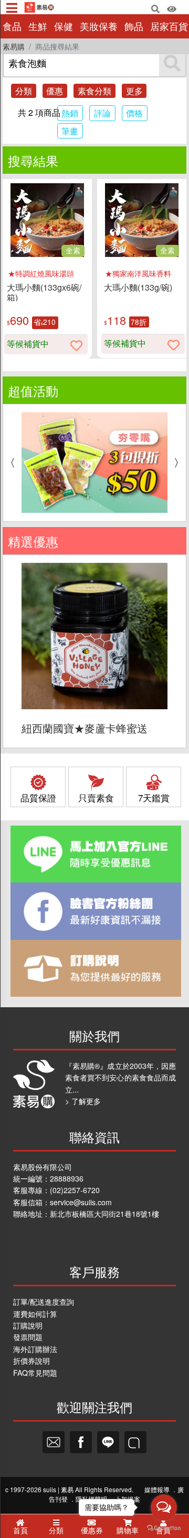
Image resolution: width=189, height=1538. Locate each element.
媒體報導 (157, 1489)
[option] (94, 462)
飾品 (133, 26)
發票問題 (28, 1337)
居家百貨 (169, 26)
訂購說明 (28, 1325)
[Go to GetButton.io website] (164, 1527)
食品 (12, 26)
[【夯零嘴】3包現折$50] (94, 462)
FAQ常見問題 (35, 1372)
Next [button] (179, 463)
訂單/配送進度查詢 (43, 1301)
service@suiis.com (81, 1202)
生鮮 (37, 26)
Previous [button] (10, 463)
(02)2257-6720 (75, 1190)
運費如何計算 (35, 1313)
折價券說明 (31, 1360)
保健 (63, 26)
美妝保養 (99, 26)
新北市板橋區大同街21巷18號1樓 (104, 1213)
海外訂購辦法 (35, 1349)
